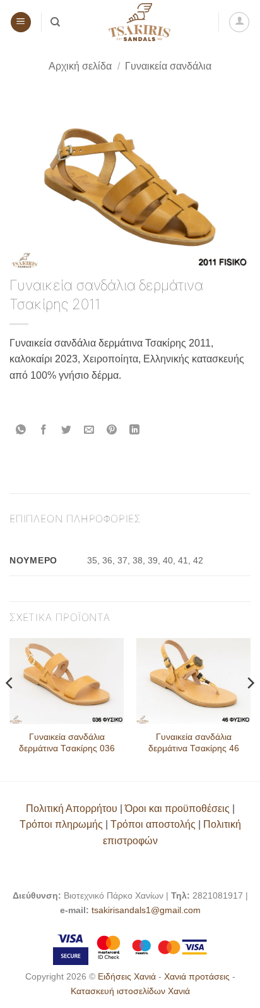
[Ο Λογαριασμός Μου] (239, 22)
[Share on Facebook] (43, 430)
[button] (21, 22)
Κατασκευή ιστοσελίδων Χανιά (130, 991)
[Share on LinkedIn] (134, 430)
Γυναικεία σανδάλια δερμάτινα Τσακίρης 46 (193, 742)
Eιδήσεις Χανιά (128, 976)
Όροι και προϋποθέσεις (177, 808)
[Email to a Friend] (89, 430)
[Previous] (10, 708)
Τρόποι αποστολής (153, 824)
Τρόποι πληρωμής (61, 824)
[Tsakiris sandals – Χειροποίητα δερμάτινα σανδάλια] (139, 22)
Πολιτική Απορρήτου (71, 808)
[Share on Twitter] (66, 430)
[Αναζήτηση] (55, 22)
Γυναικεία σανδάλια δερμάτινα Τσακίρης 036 (67, 742)
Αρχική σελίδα (80, 66)
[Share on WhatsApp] (21, 430)
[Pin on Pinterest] (112, 430)
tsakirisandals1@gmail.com (146, 910)
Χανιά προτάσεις (198, 976)
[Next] (249, 708)
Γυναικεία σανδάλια (168, 66)
